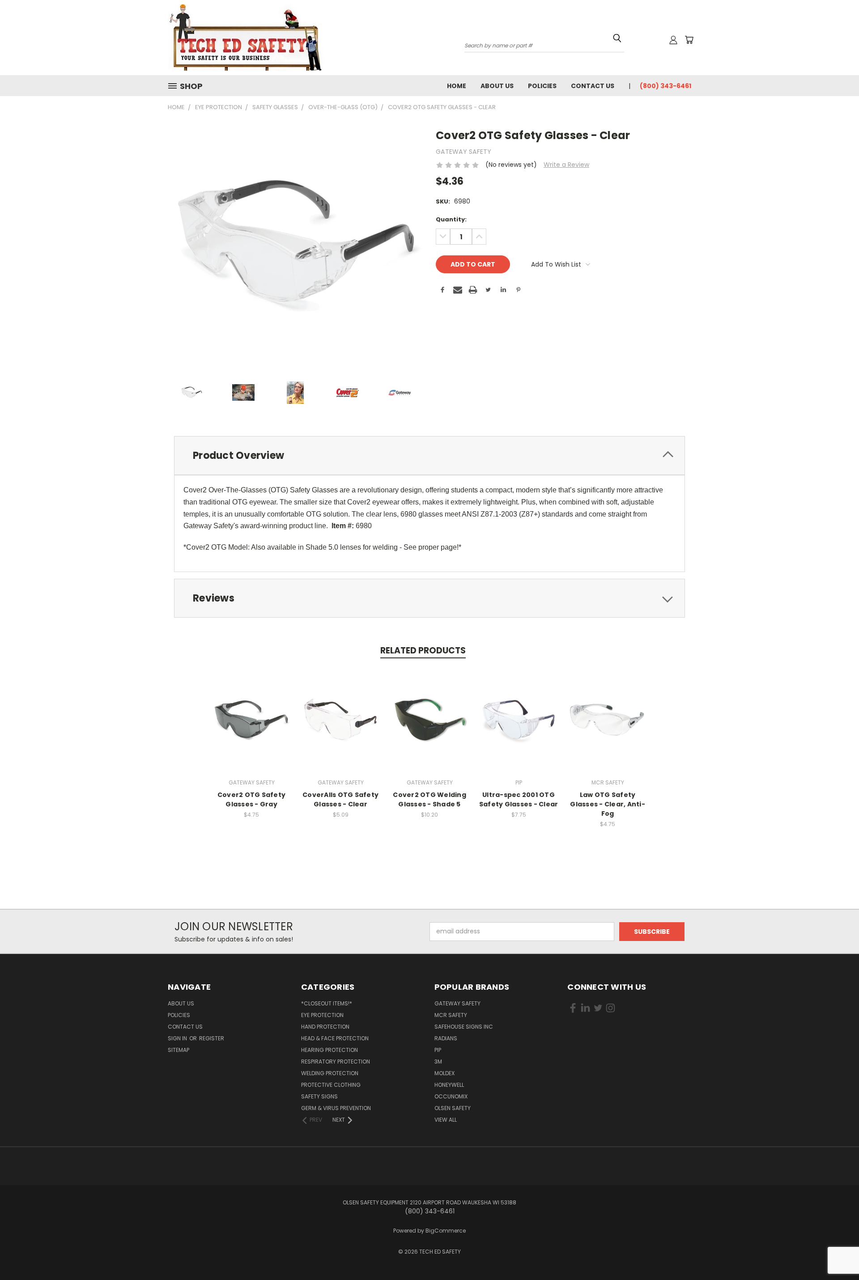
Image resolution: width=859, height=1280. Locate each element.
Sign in (178, 1038)
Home (456, 85)
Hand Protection (325, 1026)
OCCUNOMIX (451, 1096)
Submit (717, 174)
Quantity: (451, 219)
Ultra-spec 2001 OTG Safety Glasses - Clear (518, 799)
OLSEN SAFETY (452, 1108)
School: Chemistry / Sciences (671, 115)
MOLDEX (444, 1073)
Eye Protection (322, 1015)
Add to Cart (251, 726)
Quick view (251, 710)
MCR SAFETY (450, 1015)
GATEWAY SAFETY (457, 1003)
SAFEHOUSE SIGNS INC (463, 1026)
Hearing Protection (329, 1050)
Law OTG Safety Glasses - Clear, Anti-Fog (607, 804)
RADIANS (445, 1038)
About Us (497, 85)
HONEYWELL (449, 1085)
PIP (437, 1050)
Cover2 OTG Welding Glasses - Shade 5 (429, 799)
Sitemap (178, 1050)
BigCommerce (445, 1230)
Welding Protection (329, 1073)
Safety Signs (319, 1096)
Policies (542, 85)
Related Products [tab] (423, 650)
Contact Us (592, 85)
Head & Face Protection (335, 1038)
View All (445, 1119)
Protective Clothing (331, 1085)
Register (211, 1038)
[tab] (429, 455)
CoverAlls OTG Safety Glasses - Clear (340, 799)
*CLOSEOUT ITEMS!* (326, 1003)
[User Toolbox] (673, 39)
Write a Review (566, 164)
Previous (835, 1245)
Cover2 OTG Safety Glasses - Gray (251, 799)
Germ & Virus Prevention (336, 1108)
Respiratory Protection (335, 1061)
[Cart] (689, 39)
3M (438, 1061)
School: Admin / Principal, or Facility (678, 106)
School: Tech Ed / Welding (667, 125)
